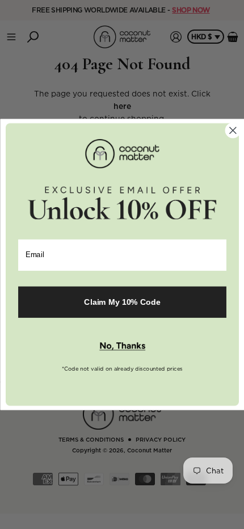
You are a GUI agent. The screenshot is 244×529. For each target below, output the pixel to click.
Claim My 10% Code (122, 302)
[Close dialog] (233, 130)
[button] (122, 346)
